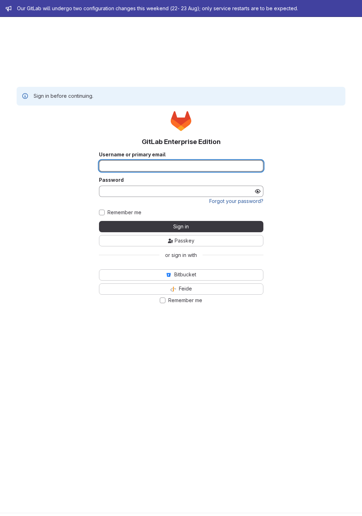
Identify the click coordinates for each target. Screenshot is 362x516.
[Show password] (257, 191)
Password (111, 180)
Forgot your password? (236, 201)
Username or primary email (132, 154)
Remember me (124, 212)
